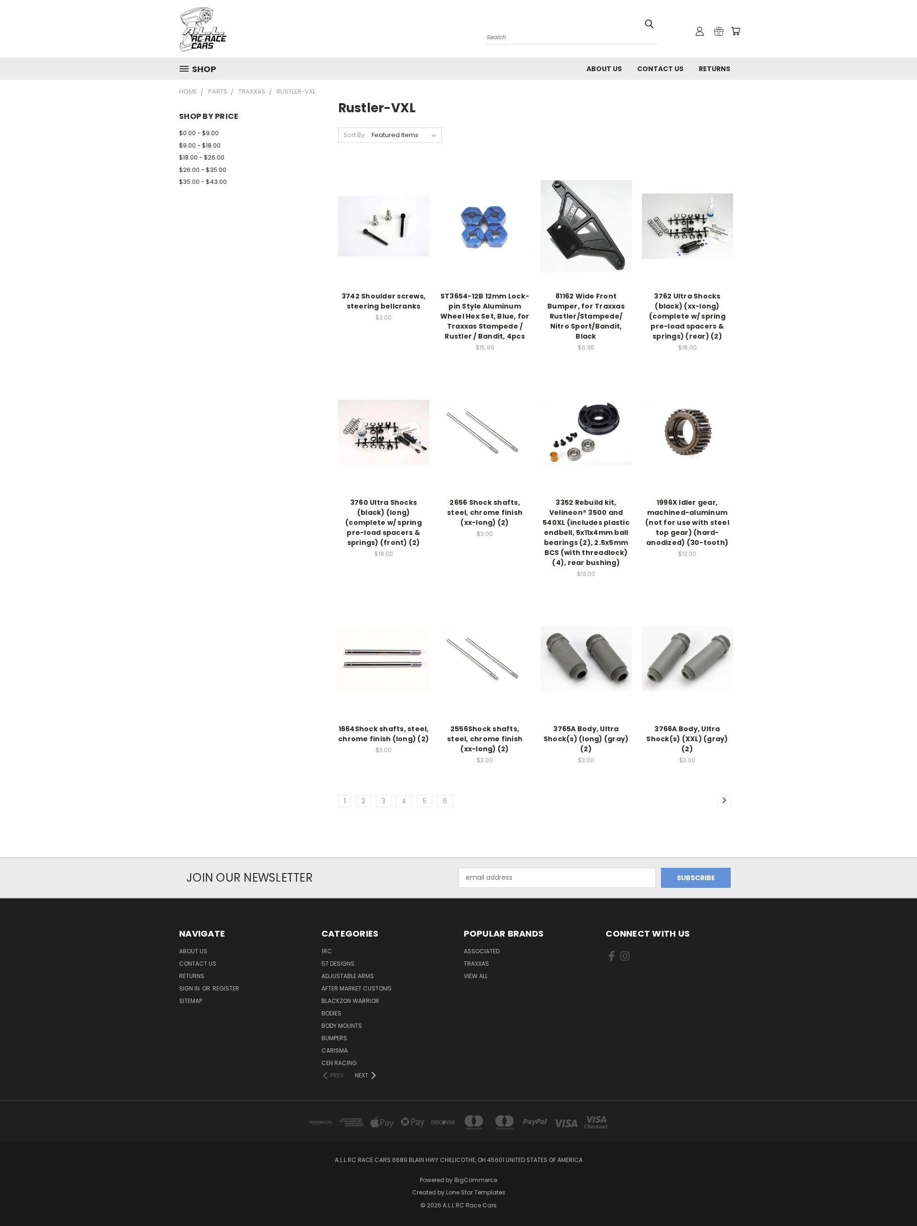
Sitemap (190, 1001)
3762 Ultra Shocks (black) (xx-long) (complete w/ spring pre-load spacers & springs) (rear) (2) (687, 316)
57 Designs (337, 963)
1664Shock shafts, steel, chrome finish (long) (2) (383, 734)
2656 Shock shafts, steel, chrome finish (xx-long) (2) (484, 512)
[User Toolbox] (699, 31)
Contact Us (660, 69)
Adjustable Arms (347, 976)
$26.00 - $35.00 (202, 169)
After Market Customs (356, 988)
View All (476, 976)
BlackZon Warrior (350, 1001)
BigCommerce (475, 1180)
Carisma (334, 1050)
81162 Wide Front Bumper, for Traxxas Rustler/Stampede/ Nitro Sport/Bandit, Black (586, 316)
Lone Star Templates (475, 1192)
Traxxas (476, 963)
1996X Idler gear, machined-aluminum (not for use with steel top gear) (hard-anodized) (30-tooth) (687, 522)
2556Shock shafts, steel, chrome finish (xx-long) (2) (484, 739)
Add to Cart (383, 243)
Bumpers (334, 1038)
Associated (482, 951)
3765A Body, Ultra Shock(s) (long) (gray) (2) (586, 739)
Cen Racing (339, 1063)
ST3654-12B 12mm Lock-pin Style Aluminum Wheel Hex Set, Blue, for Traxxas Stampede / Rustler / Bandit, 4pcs (485, 316)
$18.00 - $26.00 (201, 157)
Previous (892, 1196)
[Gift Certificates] (719, 31)
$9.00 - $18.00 (200, 145)
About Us (604, 69)
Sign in (190, 988)
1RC (326, 951)
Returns (714, 69)
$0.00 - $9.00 (199, 133)
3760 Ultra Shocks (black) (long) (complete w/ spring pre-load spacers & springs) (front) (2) (383, 522)
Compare (380, 225)
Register (226, 988)
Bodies (331, 1013)
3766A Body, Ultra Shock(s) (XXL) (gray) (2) (687, 739)
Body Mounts (341, 1026)
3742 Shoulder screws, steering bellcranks (383, 301)
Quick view (383, 207)
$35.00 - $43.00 (203, 181)
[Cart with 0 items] (735, 31)
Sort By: (354, 134)
